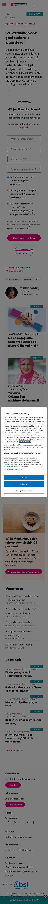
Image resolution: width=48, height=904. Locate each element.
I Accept (24, 477)
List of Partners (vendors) (13, 469)
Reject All (24, 484)
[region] (24, 452)
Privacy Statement (25, 441)
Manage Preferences (24, 491)
